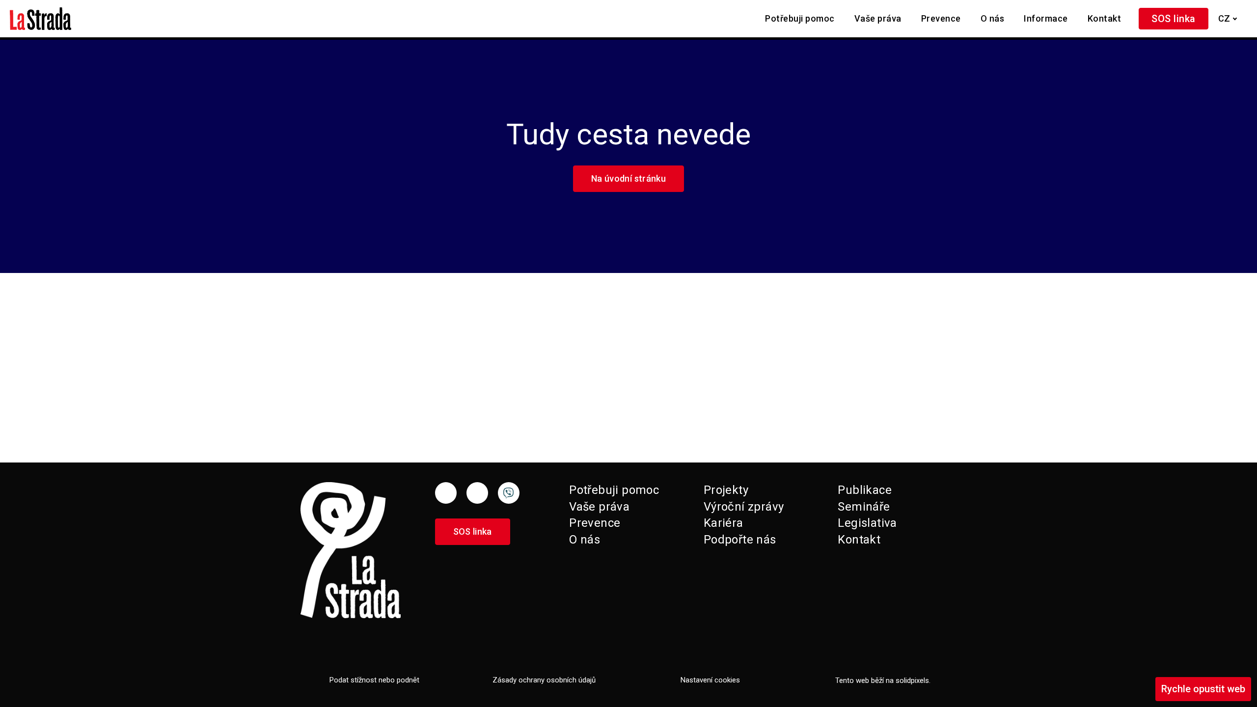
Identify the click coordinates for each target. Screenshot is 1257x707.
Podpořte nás (740, 539)
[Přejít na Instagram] (477, 493)
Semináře (864, 507)
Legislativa (867, 523)
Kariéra (723, 523)
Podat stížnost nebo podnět (374, 680)
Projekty (726, 490)
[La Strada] (40, 18)
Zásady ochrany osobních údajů (544, 680)
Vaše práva (599, 507)
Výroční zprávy (744, 507)
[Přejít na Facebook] (446, 493)
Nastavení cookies (710, 680)
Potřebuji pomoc (614, 490)
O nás (584, 539)
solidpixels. (913, 680)
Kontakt (859, 539)
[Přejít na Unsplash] (508, 493)
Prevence (594, 523)
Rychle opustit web (1203, 689)
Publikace (865, 490)
